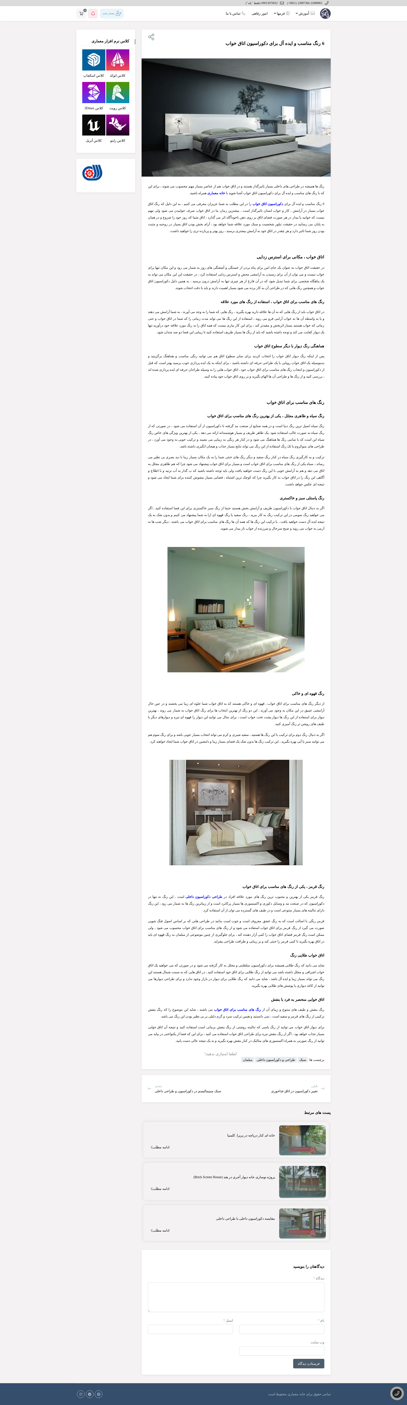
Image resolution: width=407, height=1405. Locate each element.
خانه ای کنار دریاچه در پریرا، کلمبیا (251, 1135)
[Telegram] (89, 1394)
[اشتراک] (150, 37)
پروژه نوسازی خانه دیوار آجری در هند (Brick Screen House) (234, 1177)
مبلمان (247, 1060)
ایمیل (228, 1320)
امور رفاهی (260, 13)
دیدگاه (318, 1278)
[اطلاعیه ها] (93, 13)
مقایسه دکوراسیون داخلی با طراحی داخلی (245, 1218)
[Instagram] (81, 1394)
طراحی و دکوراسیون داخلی (276, 1060)
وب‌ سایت (317, 1342)
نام (321, 1320)
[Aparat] (98, 1394)
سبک (302, 1060)
